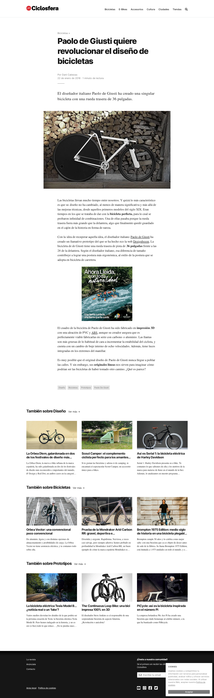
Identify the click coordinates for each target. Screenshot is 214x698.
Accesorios (137, 9)
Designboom (141, 241)
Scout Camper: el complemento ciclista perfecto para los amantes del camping (105, 457)
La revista (31, 659)
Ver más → (74, 411)
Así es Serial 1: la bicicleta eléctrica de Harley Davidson (161, 455)
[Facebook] (150, 688)
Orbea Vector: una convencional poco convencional (48, 531)
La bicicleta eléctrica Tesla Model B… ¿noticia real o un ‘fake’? (51, 607)
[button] (110, 8)
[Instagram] (144, 688)
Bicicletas (110, 9)
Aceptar (189, 692)
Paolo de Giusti (140, 237)
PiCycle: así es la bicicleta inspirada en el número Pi (161, 607)
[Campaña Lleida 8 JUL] (107, 293)
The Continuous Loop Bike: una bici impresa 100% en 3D (106, 607)
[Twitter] (156, 688)
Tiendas (177, 9)
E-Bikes (123, 9)
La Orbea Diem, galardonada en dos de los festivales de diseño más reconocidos (50, 457)
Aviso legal (31, 688)
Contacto (30, 669)
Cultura (151, 9)
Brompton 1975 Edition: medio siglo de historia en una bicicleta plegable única (161, 533)
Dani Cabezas (69, 74)
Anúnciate (31, 664)
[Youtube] (138, 688)
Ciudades (164, 9)
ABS (94, 332)
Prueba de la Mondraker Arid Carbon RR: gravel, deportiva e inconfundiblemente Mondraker (107, 533)
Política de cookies (47, 688)
